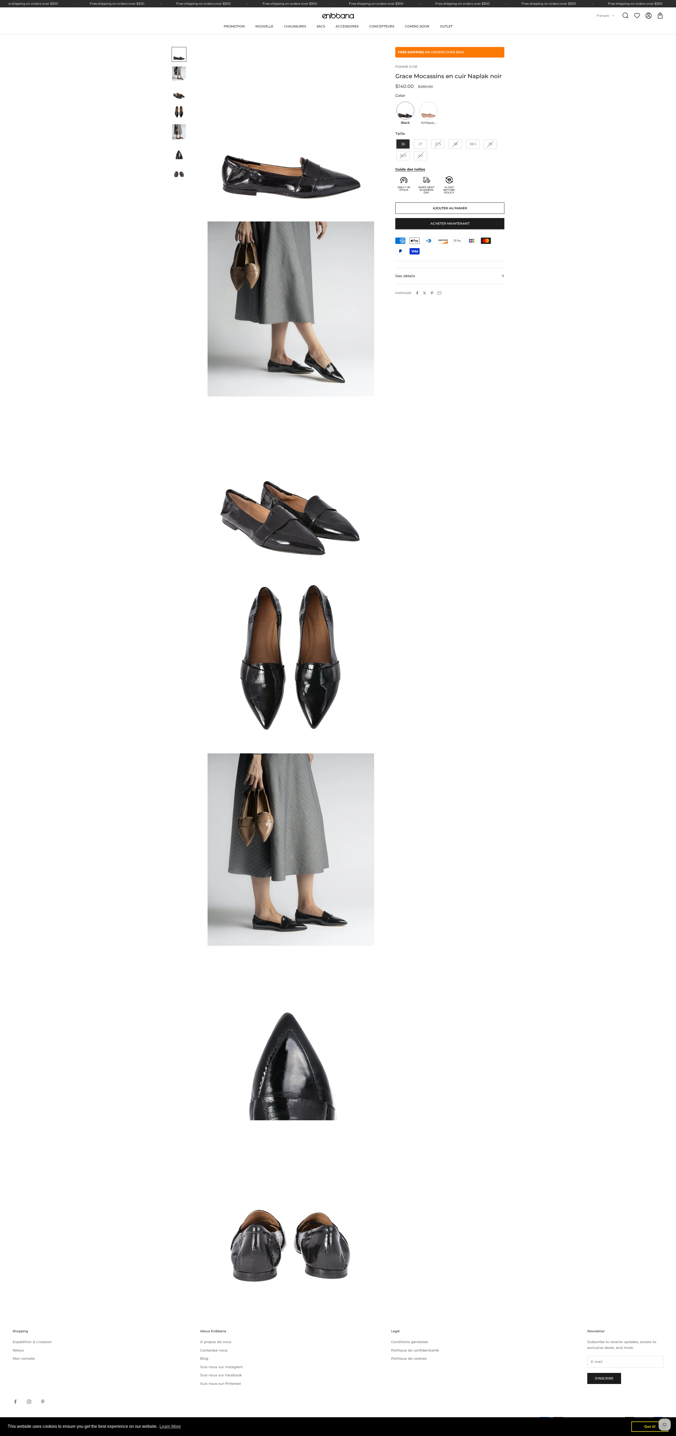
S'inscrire (604, 1378)
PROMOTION (234, 26)
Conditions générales (409, 1342)
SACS (321, 26)
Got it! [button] (650, 1426)
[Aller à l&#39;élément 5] (179, 132)
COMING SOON (417, 26)
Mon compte (24, 1358)
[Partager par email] (439, 293)
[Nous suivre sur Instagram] (29, 1401)
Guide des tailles (410, 169)
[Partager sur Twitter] (424, 293)
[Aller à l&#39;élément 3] (179, 93)
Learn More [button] (170, 1426)
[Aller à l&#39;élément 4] (179, 112)
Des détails (405, 275)
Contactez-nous (214, 1350)
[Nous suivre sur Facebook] (15, 1401)
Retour (18, 1350)
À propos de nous (215, 1342)
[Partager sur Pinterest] (432, 293)
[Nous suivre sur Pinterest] (42, 1401)
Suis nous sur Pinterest (220, 1383)
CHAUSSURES (295, 26)
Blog (204, 1358)
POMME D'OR (406, 67)
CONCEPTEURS (381, 26)
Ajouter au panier (450, 208)
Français (603, 15)
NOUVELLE (264, 26)
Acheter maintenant (450, 223)
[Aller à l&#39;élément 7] (179, 171)
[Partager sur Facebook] (417, 293)
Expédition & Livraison (32, 1342)
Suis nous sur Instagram (221, 1367)
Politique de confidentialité (415, 1350)
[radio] (404, 113)
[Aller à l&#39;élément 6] (179, 152)
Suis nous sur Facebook (221, 1375)
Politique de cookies (409, 1358)
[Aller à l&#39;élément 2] (179, 74)
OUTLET (446, 26)
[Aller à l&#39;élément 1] (179, 54)
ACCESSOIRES (347, 26)
